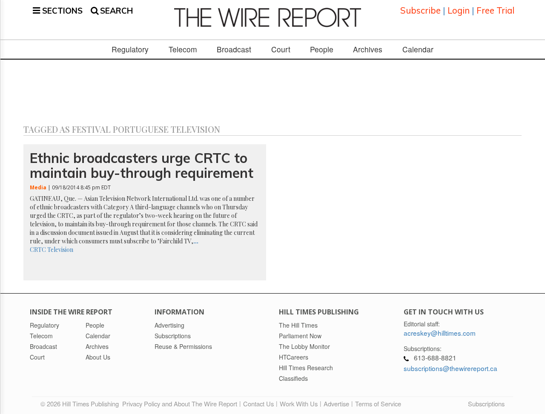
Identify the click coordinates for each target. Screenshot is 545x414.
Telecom (183, 49)
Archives (367, 49)
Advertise (336, 403)
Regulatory (130, 49)
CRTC (38, 250)
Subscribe (420, 10)
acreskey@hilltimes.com (440, 332)
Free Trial (495, 10)
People (321, 49)
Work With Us (299, 403)
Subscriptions (486, 403)
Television (60, 250)
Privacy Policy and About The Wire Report (179, 403)
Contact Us (258, 403)
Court (280, 49)
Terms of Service (378, 403)
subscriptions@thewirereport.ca (450, 368)
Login (458, 10)
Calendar (417, 49)
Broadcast (234, 49)
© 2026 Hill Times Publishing (81, 403)
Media (38, 187)
